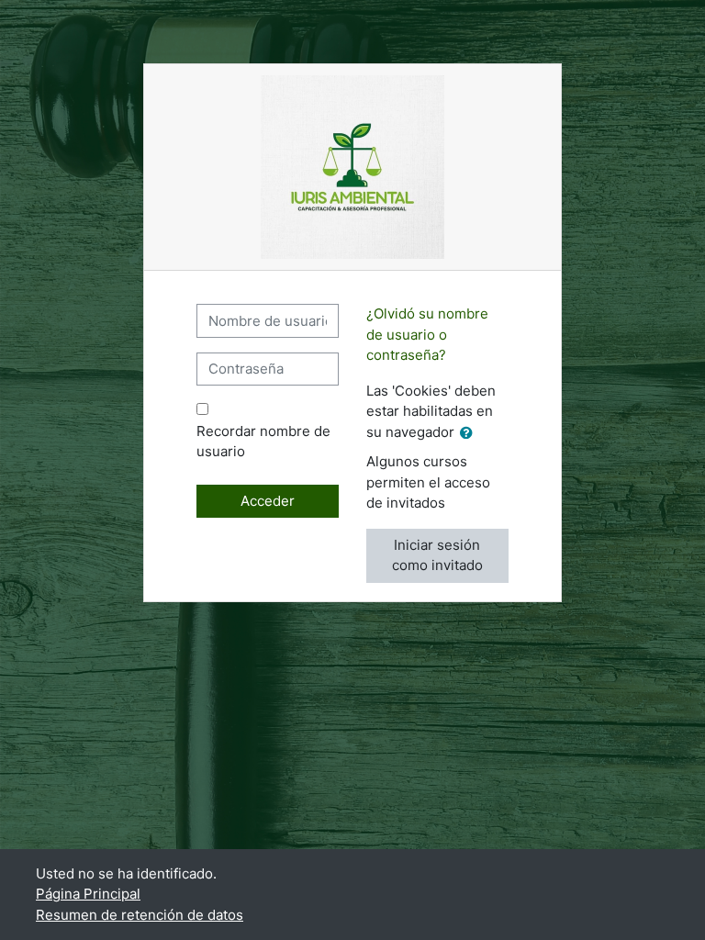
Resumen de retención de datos (139, 914)
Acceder (268, 500)
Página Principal (88, 893)
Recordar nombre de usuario (263, 441)
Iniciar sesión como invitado (437, 555)
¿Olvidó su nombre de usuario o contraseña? (427, 334)
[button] (470, 433)
